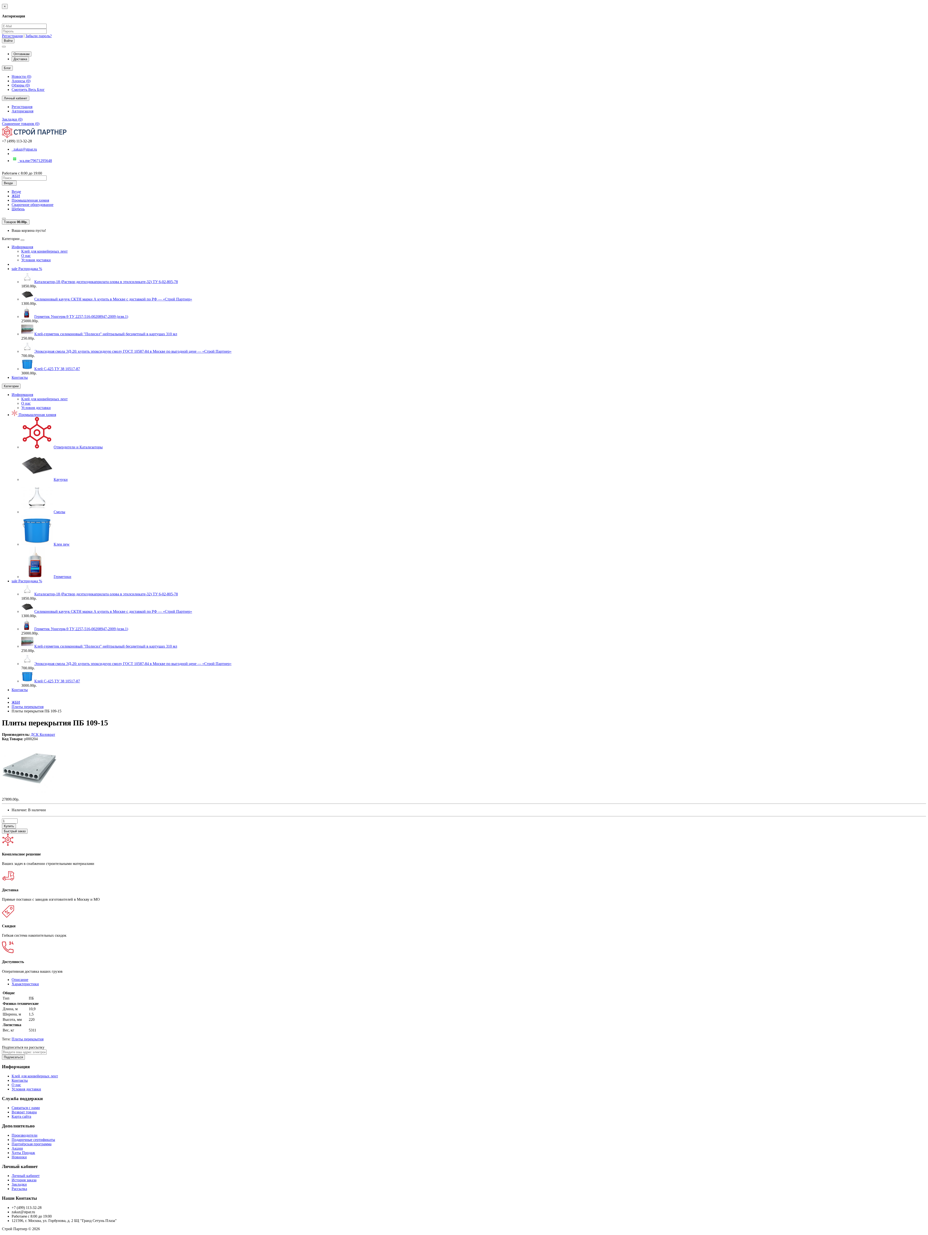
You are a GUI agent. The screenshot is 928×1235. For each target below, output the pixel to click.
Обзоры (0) (21, 85)
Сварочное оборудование (32, 205)
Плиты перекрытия (28, 1039)
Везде (16, 192)
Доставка (20, 59)
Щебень (18, 209)
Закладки (19, 1184)
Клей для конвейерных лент (44, 251)
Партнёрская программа (31, 1144)
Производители (24, 1135)
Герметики (62, 577)
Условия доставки (36, 260)
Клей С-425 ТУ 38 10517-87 (57, 369)
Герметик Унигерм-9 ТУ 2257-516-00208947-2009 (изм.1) (81, 316)
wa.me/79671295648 (35, 161)
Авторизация (22, 111)
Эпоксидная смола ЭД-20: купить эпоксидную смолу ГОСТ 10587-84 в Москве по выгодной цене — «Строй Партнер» (133, 351)
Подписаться (13, 1057)
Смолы (59, 512)
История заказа (24, 1180)
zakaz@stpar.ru (24, 149)
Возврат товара (24, 1112)
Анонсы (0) (21, 81)
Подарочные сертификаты (33, 1140)
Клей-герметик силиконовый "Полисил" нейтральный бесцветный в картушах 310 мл (105, 334)
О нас (26, 256)
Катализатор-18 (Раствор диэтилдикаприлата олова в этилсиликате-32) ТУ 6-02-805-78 (106, 282)
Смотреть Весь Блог (28, 90)
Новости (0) (21, 76)
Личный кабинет (26, 1176)
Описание (20, 980)
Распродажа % (27, 269)
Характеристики (25, 984)
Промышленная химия (30, 200)
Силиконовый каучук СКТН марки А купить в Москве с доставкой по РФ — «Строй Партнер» (113, 299)
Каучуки (61, 479)
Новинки (19, 1157)
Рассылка (19, 1189)
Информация (22, 247)
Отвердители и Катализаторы (78, 447)
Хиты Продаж (23, 1153)
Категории (11, 386)
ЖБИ (16, 196)
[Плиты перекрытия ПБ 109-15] (29, 795)
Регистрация (12, 36)
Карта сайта (21, 1116)
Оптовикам (21, 54)
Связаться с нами (26, 1108)
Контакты (20, 377)
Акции (17, 1148)
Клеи (62, 544)
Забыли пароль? (38, 36)
